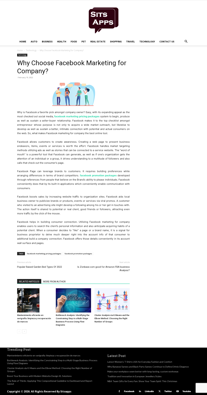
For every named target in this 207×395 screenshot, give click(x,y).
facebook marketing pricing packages (44, 253)
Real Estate (97, 41)
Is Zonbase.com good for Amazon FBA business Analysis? (103, 268)
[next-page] (24, 331)
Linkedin (149, 391)
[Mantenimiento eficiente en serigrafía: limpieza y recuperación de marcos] (34, 300)
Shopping (116, 41)
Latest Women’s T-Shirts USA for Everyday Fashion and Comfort (139, 361)
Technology (147, 41)
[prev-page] (19, 331)
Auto (34, 41)
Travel (130, 41)
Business (47, 41)
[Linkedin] (140, 391)
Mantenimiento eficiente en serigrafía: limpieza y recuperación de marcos (34, 318)
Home (22, 41)
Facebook (129, 391)
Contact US (166, 41)
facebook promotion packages (78, 253)
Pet (84, 41)
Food (74, 41)
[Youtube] (177, 391)
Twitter (168, 391)
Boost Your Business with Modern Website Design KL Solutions (39, 376)
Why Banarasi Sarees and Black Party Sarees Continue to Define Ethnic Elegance (148, 366)
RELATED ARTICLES (29, 281)
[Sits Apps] (103, 19)
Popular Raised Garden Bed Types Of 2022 (39, 266)
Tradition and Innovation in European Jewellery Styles (134, 376)
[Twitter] (159, 391)
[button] (186, 41)
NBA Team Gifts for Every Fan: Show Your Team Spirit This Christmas (142, 381)
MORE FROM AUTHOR (54, 281)
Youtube (186, 391)
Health (61, 41)
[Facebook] (119, 391)
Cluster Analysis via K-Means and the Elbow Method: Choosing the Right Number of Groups (111, 318)
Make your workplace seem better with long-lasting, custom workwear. (143, 371)
